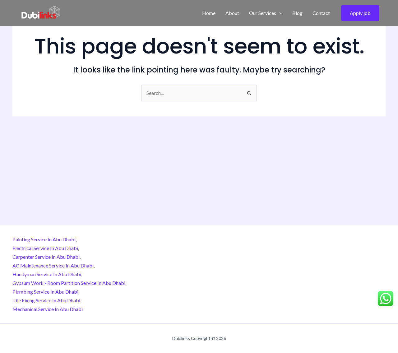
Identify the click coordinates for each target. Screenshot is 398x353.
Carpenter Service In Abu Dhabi (46, 257)
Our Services (262, 13)
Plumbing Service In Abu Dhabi (45, 292)
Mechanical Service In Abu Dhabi (47, 309)
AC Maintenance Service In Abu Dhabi (53, 265)
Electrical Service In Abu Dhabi (45, 248)
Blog (297, 13)
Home (208, 13)
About (232, 13)
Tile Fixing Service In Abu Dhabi (46, 300)
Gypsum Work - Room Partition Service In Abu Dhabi (68, 283)
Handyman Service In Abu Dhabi (46, 274)
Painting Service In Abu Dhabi (44, 239)
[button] (279, 13)
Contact (321, 13)
